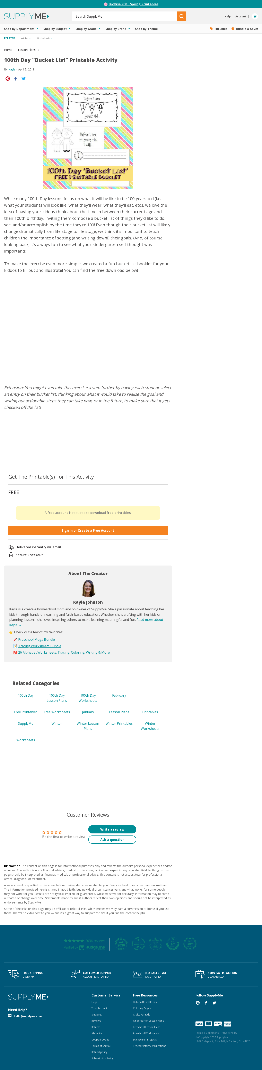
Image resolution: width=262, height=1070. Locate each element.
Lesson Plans (27, 50)
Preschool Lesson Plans (146, 1027)
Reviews (96, 1020)
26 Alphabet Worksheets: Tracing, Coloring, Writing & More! (64, 652)
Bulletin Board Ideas (145, 1002)
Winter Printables (119, 723)
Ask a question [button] (112, 839)
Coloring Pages (142, 1008)
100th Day (26, 695)
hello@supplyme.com (28, 1016)
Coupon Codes (100, 1039)
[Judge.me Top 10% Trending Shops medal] (189, 943)
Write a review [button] (112, 829)
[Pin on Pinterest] (7, 78)
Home (8, 50)
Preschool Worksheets (146, 1033)
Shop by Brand (116, 29)
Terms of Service (101, 1046)
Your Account (99, 1008)
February (119, 695)
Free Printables (25, 712)
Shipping (96, 1014)
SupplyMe (25, 723)
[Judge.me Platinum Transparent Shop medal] (138, 943)
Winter (57, 723)
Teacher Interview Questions (149, 1046)
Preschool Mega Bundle (36, 639)
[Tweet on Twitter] (23, 78)
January (88, 712)
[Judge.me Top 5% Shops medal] (172, 943)
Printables (150, 712)
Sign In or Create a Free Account (88, 530)
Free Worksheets (57, 712)
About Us (96, 1033)
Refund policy (99, 1052)
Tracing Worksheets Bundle (39, 646)
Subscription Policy (102, 1058)
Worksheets (25, 740)
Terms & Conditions (207, 1033)
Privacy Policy (229, 1033)
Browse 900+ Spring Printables (133, 4)
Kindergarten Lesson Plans (148, 1020)
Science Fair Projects (145, 1039)
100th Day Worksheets (88, 698)
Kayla (12, 69)
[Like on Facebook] (15, 78)
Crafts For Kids (141, 1014)
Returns (95, 1027)
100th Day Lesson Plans (57, 698)
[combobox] (124, 16)
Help (94, 1002)
